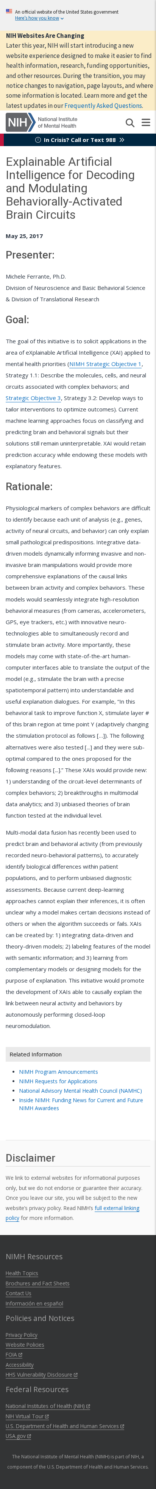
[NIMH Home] (41, 121)
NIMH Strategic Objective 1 (105, 364)
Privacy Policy (21, 1334)
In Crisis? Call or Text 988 (80, 139)
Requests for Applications (58, 1081)
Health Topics (22, 1273)
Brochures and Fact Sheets (38, 1283)
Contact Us (18, 1293)
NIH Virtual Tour (25, 1416)
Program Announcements (58, 1071)
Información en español (34, 1303)
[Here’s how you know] (78, 15)
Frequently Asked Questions (103, 105)
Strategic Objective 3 (33, 398)
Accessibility (20, 1364)
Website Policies (25, 1344)
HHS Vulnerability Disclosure (40, 1374)
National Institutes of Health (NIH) (46, 1406)
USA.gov (16, 1435)
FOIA (12, 1354)
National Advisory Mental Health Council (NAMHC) (80, 1090)
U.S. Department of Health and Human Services (63, 1426)
